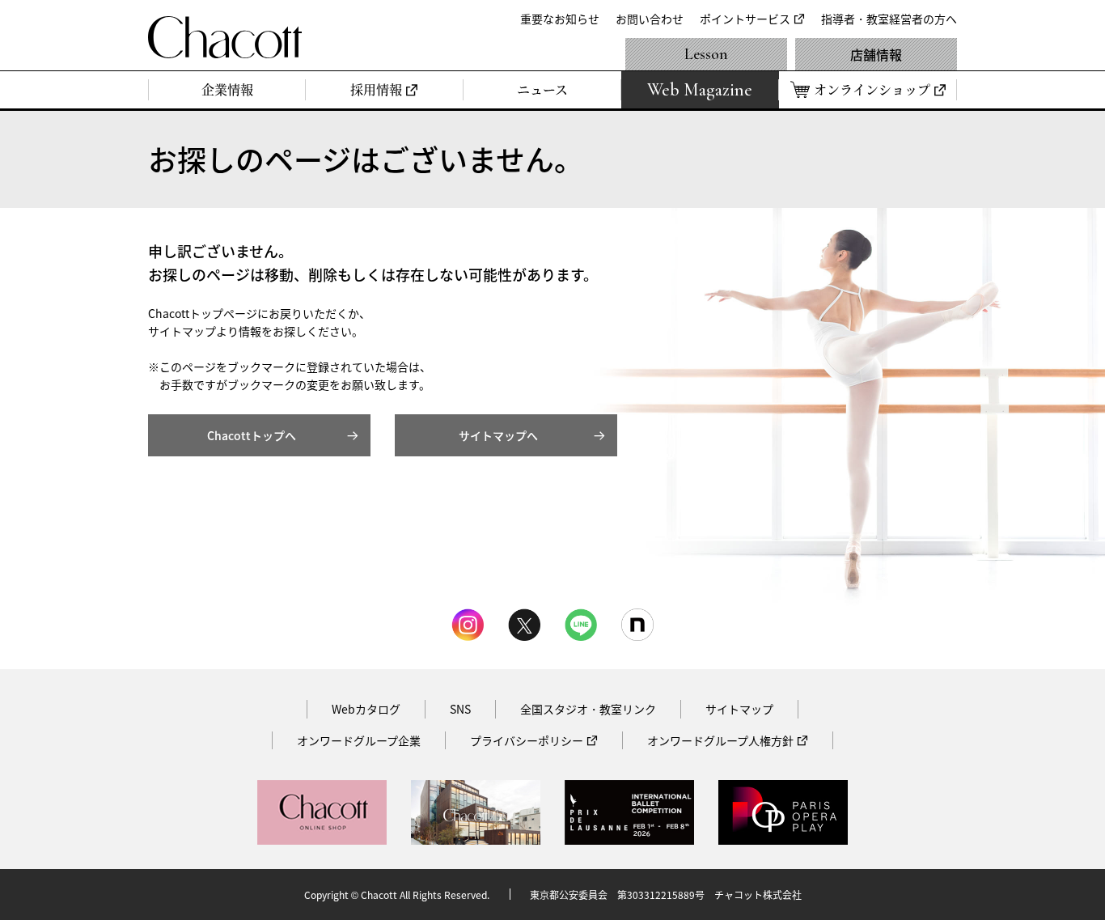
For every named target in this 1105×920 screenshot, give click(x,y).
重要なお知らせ (559, 19)
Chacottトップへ (251, 435)
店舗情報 (876, 54)
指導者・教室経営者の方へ (889, 19)
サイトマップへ (498, 435)
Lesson (706, 54)
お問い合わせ (650, 19)
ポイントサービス (745, 19)
